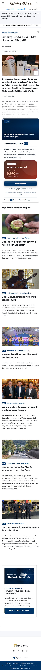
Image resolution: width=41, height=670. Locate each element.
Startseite (4, 13)
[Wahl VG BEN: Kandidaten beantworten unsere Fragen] (20, 389)
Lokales (13, 13)
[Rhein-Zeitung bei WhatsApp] (14, 651)
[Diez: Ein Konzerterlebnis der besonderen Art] (20, 279)
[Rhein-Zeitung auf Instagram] (22, 651)
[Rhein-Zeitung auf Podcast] (27, 651)
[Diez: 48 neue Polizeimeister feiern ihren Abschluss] (20, 509)
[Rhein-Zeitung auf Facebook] (18, 651)
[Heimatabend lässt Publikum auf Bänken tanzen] (20, 336)
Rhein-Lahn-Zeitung (25, 13)
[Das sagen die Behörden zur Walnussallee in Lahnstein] (20, 224)
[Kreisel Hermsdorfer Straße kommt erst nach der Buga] (20, 449)
